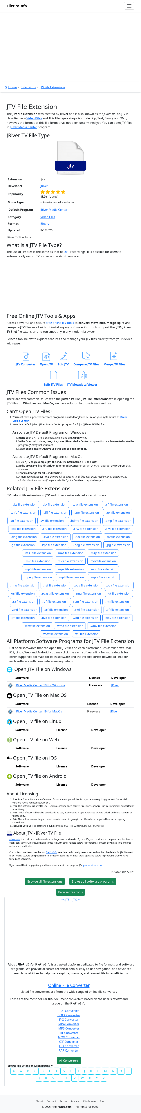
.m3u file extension (38, 553)
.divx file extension (118, 529)
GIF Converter (68, 1042)
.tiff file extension (23, 618)
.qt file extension (119, 593)
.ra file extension (23, 602)
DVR (67, 252)
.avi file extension (52, 521)
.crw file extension (85, 529)
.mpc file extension (103, 569)
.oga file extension (87, 585)
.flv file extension (118, 537)
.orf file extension (22, 593)
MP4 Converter (68, 1024)
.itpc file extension (53, 545)
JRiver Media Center (23, 127)
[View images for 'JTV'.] (10, 833)
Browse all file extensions (44, 881)
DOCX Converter (68, 1015)
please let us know (92, 865)
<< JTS (65, 900)
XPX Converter (69, 1046)
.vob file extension (85, 618)
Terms (63, 1101)
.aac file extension (85, 504)
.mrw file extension (23, 585)
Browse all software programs (93, 881)
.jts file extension (25, 504)
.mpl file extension (71, 577)
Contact (51, 1101)
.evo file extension (55, 537)
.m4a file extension (70, 553)
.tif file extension (117, 610)
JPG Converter (69, 1020)
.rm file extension (117, 602)
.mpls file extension (104, 577)
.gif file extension (23, 545)
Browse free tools (70, 892)
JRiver (44, 186)
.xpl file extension (87, 634)
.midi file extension (70, 561)
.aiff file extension (55, 513)
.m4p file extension (103, 553)
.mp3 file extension (38, 569)
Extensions (28, 87)
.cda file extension (23, 529)
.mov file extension (103, 561)
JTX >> (77, 900)
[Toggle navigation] (129, 6)
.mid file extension (37, 561)
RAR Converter (69, 1050)
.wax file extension (37, 626)
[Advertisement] (70, 55)
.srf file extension (56, 610)
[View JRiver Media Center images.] (10, 685)
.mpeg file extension (38, 577)
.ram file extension (85, 602)
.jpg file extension (118, 545)
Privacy (75, 1101)
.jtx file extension (54, 504)
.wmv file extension (103, 626)
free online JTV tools (60, 323)
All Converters (69, 1061)
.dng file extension (24, 537)
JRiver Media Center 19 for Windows (40, 685)
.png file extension (88, 593)
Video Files (34, 118)
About (39, 1101)
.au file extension (21, 521)
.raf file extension (54, 602)
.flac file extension (87, 537)
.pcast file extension (55, 593)
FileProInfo (17, 5)
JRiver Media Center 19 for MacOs (38, 711)
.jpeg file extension (86, 545)
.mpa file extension (70, 569)
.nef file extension (55, 585)
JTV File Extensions (52, 87)
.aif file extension (116, 504)
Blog (102, 1101)
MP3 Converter (68, 1028)
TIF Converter (68, 1033)
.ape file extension (86, 513)
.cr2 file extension (54, 529)
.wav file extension (117, 618)
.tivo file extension (53, 618)
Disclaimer (89, 1101)
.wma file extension (70, 626)
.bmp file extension (118, 521)
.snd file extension (24, 610)
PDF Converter (69, 1011)
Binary (44, 224)
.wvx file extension (55, 634)
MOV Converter (69, 1037)
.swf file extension (86, 610)
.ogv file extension (118, 585)
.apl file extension (118, 513)
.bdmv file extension (84, 521)
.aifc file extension (23, 513)
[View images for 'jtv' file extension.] (70, 158)
